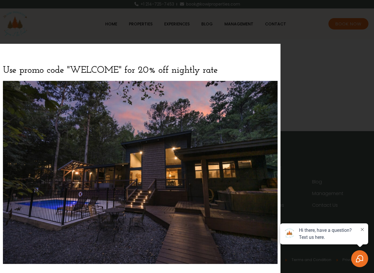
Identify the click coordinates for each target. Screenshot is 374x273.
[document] (187, 136)
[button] (272, 52)
